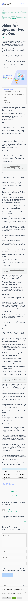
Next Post (14, 495)
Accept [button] (14, 597)
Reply (25, 521)
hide (15, 89)
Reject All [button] (19, 597)
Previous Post (14, 491)
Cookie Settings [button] (6, 597)
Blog (3, 37)
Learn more (14, 18)
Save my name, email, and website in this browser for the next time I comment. (13, 569)
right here (23, 251)
